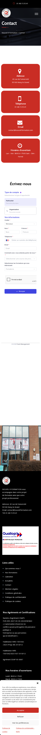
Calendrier (9, 576)
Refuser (20, 716)
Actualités (9, 581)
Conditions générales (13, 593)
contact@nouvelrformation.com (20, 130)
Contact (8, 585)
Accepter (20, 710)
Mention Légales (11, 589)
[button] (37, 683)
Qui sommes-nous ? (13, 568)
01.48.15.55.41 (20, 107)
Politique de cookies (13, 601)
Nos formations (11, 572)
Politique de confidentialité (15, 597)
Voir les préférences (20, 723)
